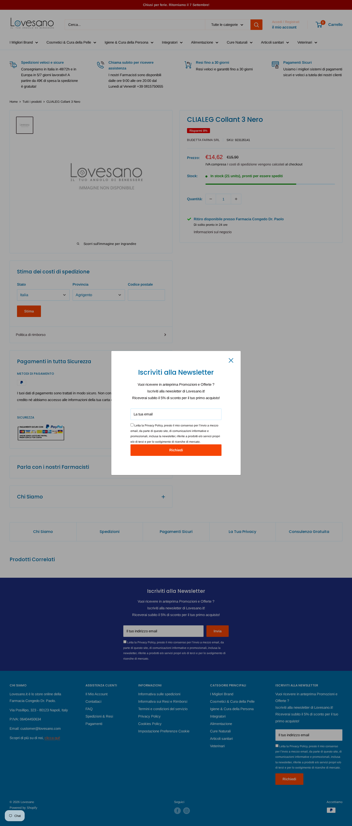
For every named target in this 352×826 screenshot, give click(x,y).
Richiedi (176, 450)
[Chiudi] (231, 360)
